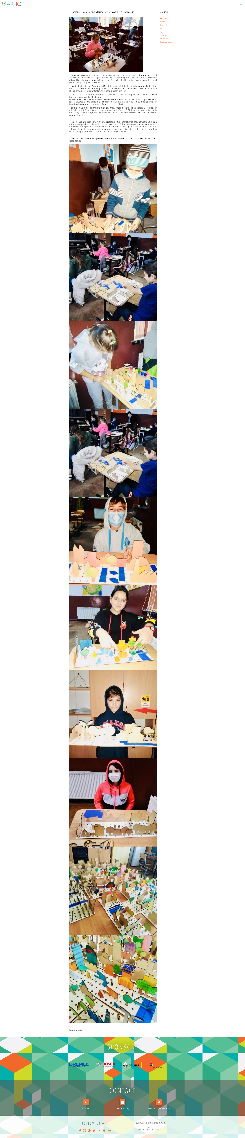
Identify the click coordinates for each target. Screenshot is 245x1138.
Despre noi (163, 25)
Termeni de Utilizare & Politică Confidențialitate (149, 1129)
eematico (163, 18)
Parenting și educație (166, 42)
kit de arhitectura (165, 38)
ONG (161, 28)
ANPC (149, 1127)
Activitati (162, 21)
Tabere (162, 31)
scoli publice (164, 35)
